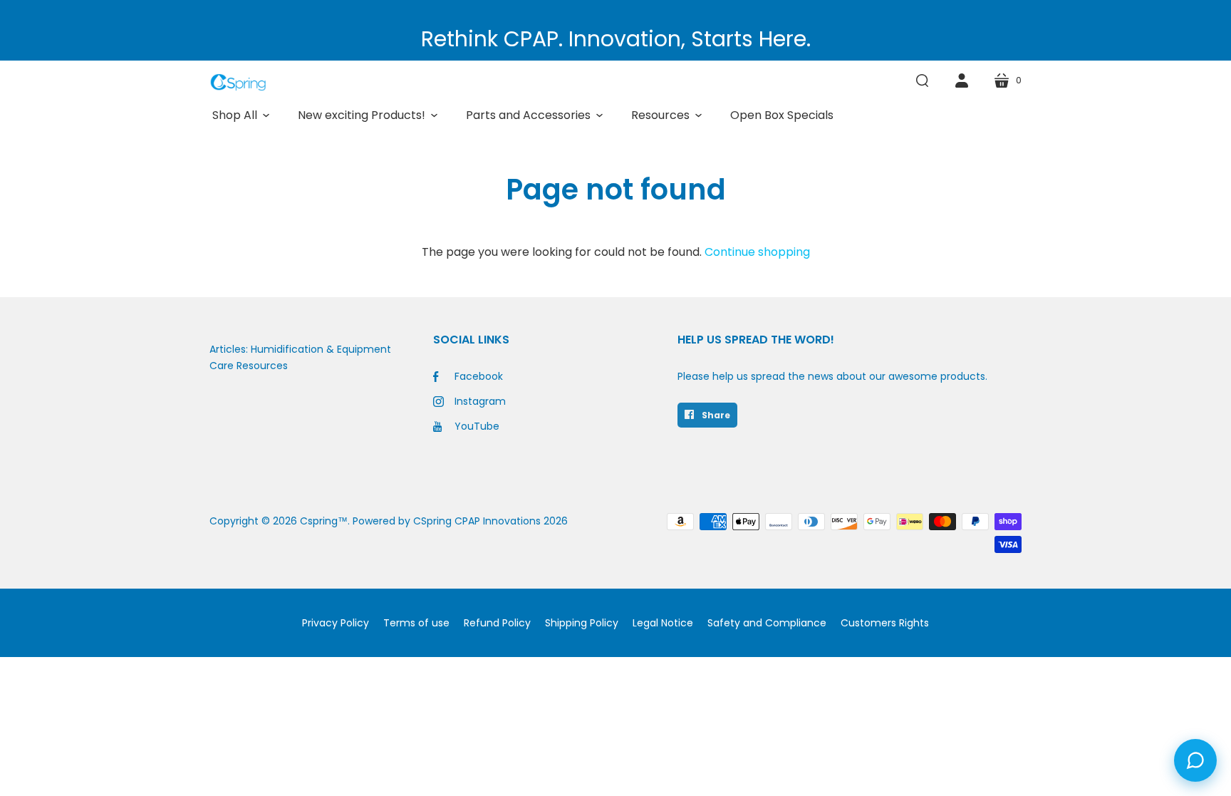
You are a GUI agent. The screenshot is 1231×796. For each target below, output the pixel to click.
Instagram (480, 401)
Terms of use (416, 623)
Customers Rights (885, 623)
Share (715, 415)
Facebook (479, 376)
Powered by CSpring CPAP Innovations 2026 (460, 521)
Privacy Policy (335, 623)
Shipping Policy (581, 623)
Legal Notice (663, 623)
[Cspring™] (237, 82)
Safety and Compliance (766, 623)
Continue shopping (757, 252)
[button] (241, 115)
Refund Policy (497, 623)
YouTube (477, 426)
